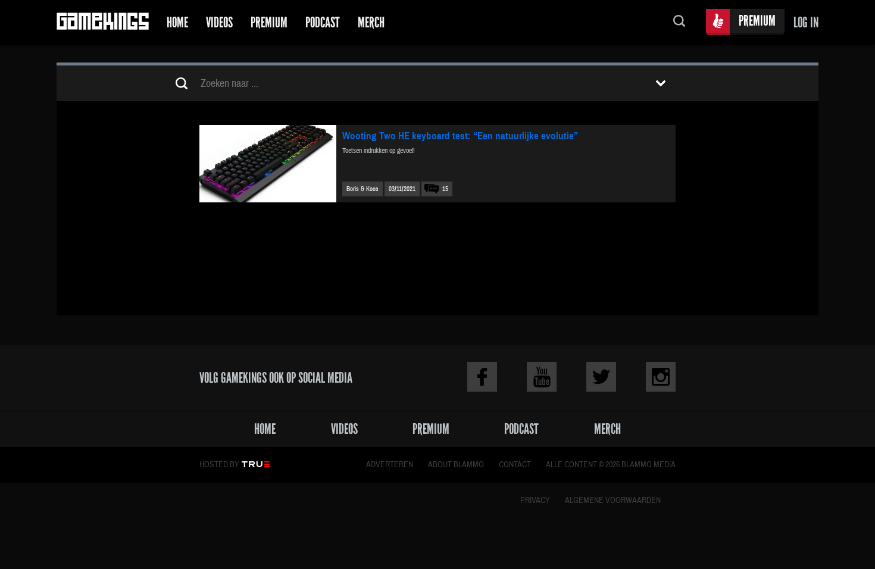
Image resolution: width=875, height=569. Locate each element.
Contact (515, 464)
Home (177, 22)
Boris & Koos (362, 189)
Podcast (322, 22)
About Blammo (456, 464)
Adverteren (389, 464)
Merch (371, 22)
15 (445, 189)
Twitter (601, 377)
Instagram (661, 377)
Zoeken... (679, 22)
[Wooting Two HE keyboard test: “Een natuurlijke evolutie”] (267, 163)
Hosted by (219, 464)
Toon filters (661, 83)
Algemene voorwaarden (613, 500)
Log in (805, 22)
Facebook (482, 377)
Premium (269, 22)
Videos (219, 22)
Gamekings (103, 22)
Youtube (542, 377)
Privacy (535, 500)
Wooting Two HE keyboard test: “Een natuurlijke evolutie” (460, 136)
